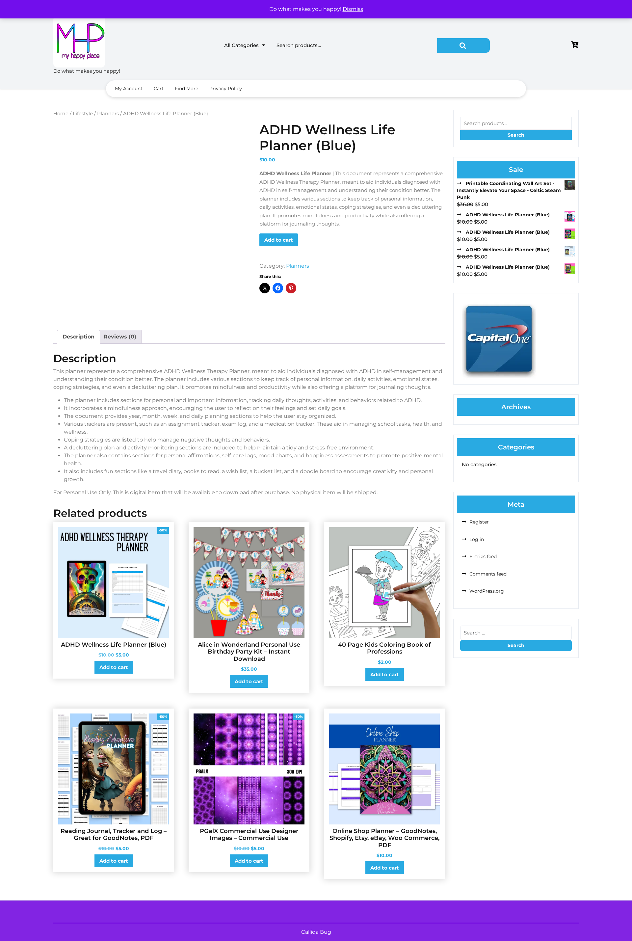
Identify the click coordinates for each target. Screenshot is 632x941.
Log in (476, 539)
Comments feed (488, 574)
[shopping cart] (575, 45)
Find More (186, 89)
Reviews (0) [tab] (120, 337)
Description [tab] (78, 337)
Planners (108, 114)
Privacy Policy (225, 89)
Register (479, 522)
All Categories (241, 45)
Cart (159, 89)
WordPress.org (486, 591)
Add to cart (278, 240)
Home (60, 114)
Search (463, 45)
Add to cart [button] (113, 667)
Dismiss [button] (353, 9)
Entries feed (483, 556)
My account (129, 89)
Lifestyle (83, 114)
